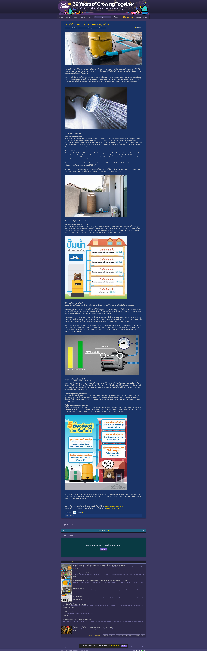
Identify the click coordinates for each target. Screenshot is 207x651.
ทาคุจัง (64, 623)
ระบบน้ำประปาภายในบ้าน (84, 28)
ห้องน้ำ (104, 28)
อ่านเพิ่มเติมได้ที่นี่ (115, 645)
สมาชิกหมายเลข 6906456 (78, 599)
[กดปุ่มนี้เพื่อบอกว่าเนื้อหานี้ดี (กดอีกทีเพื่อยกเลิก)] (67, 512)
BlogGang (63, 647)
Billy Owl (75, 630)
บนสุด (64, 650)
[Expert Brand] (84, 512)
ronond (74, 576)
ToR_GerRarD (69, 515)
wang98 (75, 592)
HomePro (67, 28)
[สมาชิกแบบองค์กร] (82, 512)
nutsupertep (65, 615)
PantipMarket (70, 647)
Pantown (77, 647)
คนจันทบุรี (75, 584)
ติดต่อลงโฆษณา (142, 647)
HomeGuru (79, 512)
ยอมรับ (124, 645)
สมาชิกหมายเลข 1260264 (68, 607)
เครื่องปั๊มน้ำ (74, 28)
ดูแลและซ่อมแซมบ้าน (96, 28)
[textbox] (102, 17)
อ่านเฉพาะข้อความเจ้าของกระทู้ (80, 650)
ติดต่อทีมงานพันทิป (132, 647)
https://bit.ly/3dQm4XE (112, 508)
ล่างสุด (69, 650)
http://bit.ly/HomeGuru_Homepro (113, 506)
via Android (75, 568)
